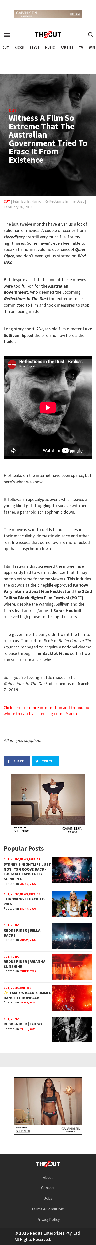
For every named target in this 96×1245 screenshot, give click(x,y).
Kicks (19, 47)
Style (34, 47)
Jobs (48, 1198)
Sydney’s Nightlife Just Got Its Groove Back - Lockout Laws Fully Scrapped (27, 871)
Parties (66, 47)
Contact (48, 1187)
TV (81, 47)
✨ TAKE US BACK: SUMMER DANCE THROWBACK (28, 995)
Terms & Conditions (48, 1208)
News (24, 859)
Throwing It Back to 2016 (24, 901)
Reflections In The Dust (64, 201)
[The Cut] (48, 34)
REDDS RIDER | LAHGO (23, 1023)
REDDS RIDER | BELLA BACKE (22, 933)
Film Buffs (21, 201)
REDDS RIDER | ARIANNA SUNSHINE (24, 964)
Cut (5, 47)
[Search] (91, 35)
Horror (37, 201)
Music (50, 47)
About (48, 1177)
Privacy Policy (48, 1219)
